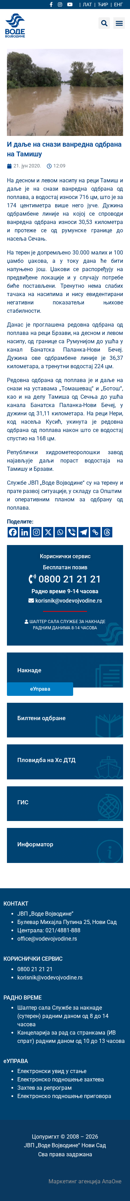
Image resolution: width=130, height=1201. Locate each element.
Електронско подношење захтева (60, 1079)
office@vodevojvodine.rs (47, 938)
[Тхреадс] (107, 532)
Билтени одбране (41, 718)
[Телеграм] (83, 532)
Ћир (103, 4)
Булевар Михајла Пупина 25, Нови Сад (67, 922)
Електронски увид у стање (51, 1071)
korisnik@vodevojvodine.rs (68, 601)
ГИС (22, 802)
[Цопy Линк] (95, 532)
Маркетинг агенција (75, 1181)
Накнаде (29, 670)
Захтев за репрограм (44, 1088)
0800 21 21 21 (68, 579)
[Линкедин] (24, 532)
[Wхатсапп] (60, 532)
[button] (119, 23)
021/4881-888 (62, 930)
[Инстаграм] (36, 532)
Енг (118, 4)
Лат (87, 4)
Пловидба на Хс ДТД (46, 760)
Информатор (35, 844)
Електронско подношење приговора (64, 1096)
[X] (48, 532)
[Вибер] (72, 532)
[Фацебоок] (13, 532)
